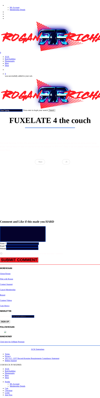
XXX (7, 369)
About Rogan (5, 274)
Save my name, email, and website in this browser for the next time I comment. (32, 254)
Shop (7, 378)
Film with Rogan (6, 279)
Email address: (6, 316)
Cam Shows (4, 306)
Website (3, 249)
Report (2, 295)
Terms (7, 354)
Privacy (8, 356)
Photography (10, 373)
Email (3, 246)
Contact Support (6, 284)
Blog (7, 375)
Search (51, 110)
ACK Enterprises (37, 349)
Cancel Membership (7, 290)
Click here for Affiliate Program (12, 342)
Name (3, 243)
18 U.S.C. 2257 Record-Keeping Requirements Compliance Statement (32, 358)
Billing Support (11, 361)
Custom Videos (6, 300)
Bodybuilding (10, 371)
